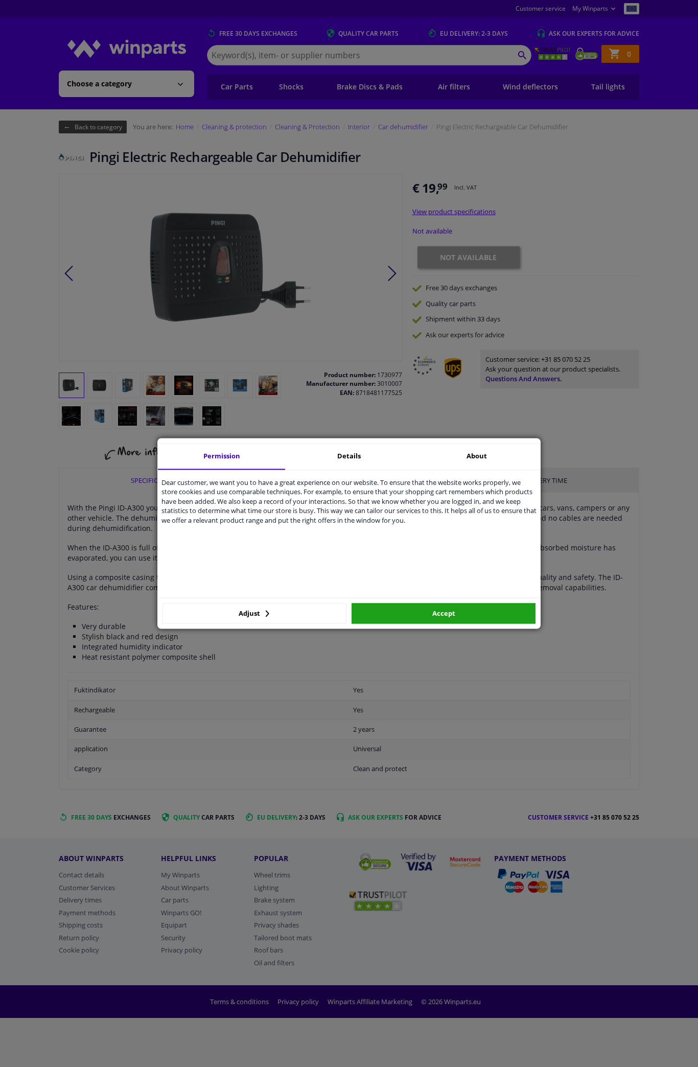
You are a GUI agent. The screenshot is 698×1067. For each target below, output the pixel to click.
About (477, 455)
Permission (221, 455)
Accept (443, 613)
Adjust (250, 613)
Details (349, 455)
